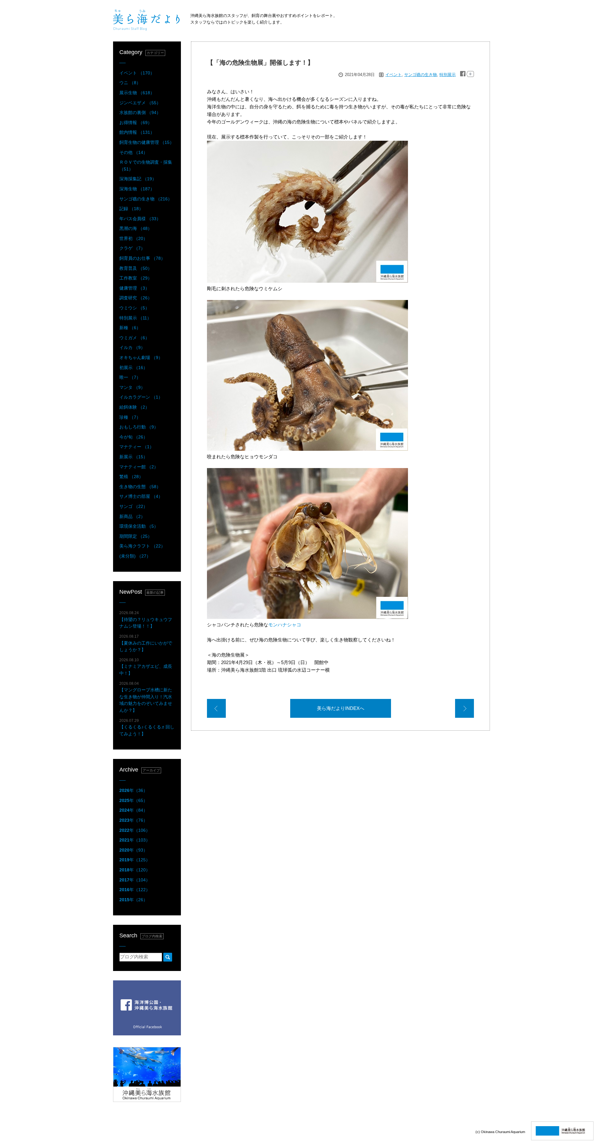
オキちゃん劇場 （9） (141, 357)
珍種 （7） (130, 417)
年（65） (133, 800)
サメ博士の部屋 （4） (141, 496)
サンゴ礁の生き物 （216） (145, 198)
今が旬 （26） (133, 436)
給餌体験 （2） (134, 407)
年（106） (134, 830)
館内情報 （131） (137, 132)
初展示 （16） (133, 367)
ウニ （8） (130, 82)
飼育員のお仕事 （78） (142, 258)
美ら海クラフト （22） (142, 545)
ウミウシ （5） (134, 307)
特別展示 (447, 74)
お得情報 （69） (135, 122)
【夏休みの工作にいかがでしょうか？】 (145, 643)
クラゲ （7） (132, 248)
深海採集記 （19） (137, 178)
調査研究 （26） (135, 297)
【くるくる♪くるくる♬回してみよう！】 (146, 727)
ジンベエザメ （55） (140, 102)
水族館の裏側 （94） (140, 112)
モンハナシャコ (284, 624)
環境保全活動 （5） (138, 526)
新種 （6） (130, 327)
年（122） (134, 889)
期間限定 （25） (135, 536)
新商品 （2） (132, 516)
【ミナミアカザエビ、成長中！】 (145, 667)
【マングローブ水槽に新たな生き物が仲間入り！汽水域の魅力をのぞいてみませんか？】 (145, 697)
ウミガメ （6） (134, 337)
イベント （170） (137, 72)
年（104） (134, 879)
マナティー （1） (136, 446)
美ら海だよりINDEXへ (340, 708)
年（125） (134, 859)
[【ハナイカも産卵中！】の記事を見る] (464, 709)
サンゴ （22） (133, 506)
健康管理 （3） (134, 288)
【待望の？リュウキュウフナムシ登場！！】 (145, 620)
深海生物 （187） (137, 188)
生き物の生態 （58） (140, 486)
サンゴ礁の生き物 (420, 74)
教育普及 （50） (135, 268)
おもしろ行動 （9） (138, 426)
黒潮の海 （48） (135, 228)
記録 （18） (131, 208)
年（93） (133, 850)
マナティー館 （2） (138, 466)
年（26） (133, 899)
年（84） (133, 810)
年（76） (133, 820)
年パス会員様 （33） (140, 218)
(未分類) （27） (135, 556)
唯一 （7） (130, 377)
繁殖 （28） (131, 476)
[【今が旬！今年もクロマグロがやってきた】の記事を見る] (216, 709)
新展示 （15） (133, 456)
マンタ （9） (132, 387)
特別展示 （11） (135, 317)
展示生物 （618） (137, 92)
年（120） (134, 869)
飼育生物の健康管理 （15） (146, 142)
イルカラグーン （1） (141, 397)
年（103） (134, 839)
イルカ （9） (132, 347)
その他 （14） (133, 152)
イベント (393, 74)
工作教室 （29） (135, 278)
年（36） (133, 790)
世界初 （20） (133, 238)
